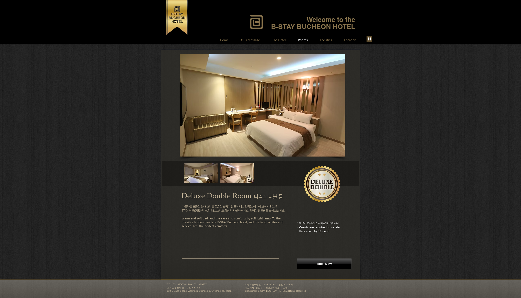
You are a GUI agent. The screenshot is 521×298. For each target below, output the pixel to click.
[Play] (369, 39)
